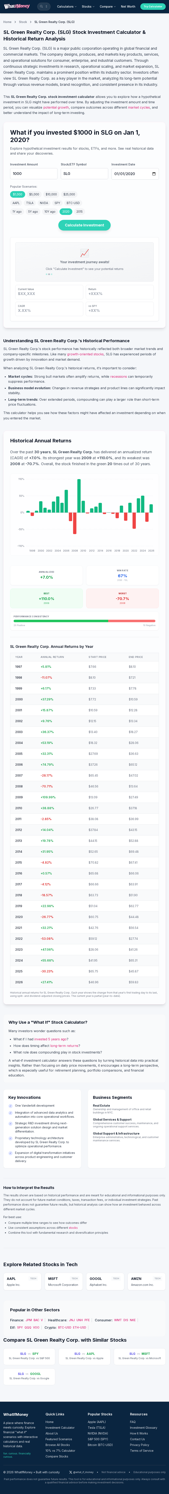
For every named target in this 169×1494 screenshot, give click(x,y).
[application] (84, 514)
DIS (125, 1320)
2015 (79, 211)
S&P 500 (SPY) (98, 1439)
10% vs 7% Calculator (60, 1450)
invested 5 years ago (50, 1039)
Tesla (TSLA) (97, 1427)
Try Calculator (153, 6)
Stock (23, 22)
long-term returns (64, 1046)
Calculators (65, 6)
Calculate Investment (84, 225)
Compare (106, 6)
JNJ (72, 1320)
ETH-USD (79, 1327)
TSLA (29, 203)
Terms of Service (142, 1450)
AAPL (16, 203)
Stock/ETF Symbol (74, 164)
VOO (36, 1327)
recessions (118, 376)
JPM (29, 1320)
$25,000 (69, 194)
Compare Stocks (57, 1456)
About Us (52, 1433)
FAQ (133, 1422)
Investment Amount (24, 164)
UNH (79, 1320)
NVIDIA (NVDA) (98, 1433)
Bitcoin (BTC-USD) (100, 1445)
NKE (133, 1320)
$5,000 (34, 194)
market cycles (139, 107)
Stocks (87, 6)
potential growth (56, 107)
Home (7, 22)
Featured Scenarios (59, 1439)
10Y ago (50, 211)
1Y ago (17, 211)
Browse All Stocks (58, 1445)
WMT (118, 1320)
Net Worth (128, 6)
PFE (87, 1320)
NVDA (44, 203)
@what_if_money (83, 1472)
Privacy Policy (139, 1445)
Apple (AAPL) (97, 1422)
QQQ (28, 1327)
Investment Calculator (60, 1427)
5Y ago (33, 211)
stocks (73, 1227)
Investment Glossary (143, 1427)
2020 (65, 211)
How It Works (139, 1433)
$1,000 (17, 194)
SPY (57, 203)
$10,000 (51, 194)
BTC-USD (73, 203)
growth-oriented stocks (85, 354)
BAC (36, 1320)
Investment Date (123, 164)
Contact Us (137, 1439)
